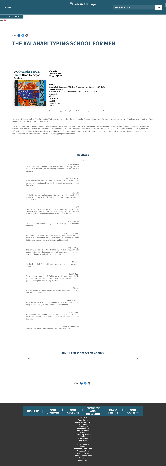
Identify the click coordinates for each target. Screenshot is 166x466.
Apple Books (54, 103)
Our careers (133, 411)
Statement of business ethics (83, 427)
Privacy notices (83, 451)
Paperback (53, 94)
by (15, 71)
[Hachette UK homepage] (83, 7)
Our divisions (53, 411)
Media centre (113, 411)
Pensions (83, 458)
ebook (51, 96)
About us (32, 411)
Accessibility (83, 420)
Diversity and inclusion (93, 411)
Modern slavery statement (83, 431)
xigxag (52, 105)
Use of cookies (83, 453)
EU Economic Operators (83, 439)
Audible (52, 101)
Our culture (73, 411)
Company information (83, 448)
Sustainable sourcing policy (83, 435)
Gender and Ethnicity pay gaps (83, 423)
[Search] (158, 7)
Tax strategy (83, 460)
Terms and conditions (83, 455)
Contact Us (83, 418)
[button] (29, 358)
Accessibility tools (12, 16)
